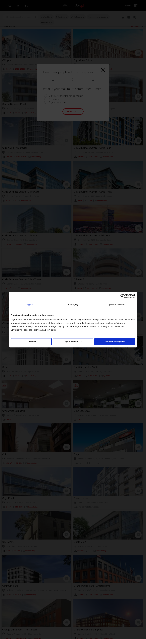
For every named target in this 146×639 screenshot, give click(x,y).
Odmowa (31, 341)
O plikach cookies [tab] (116, 304)
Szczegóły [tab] (73, 304)
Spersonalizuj (71, 341)
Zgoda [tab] (30, 304)
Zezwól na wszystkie (115, 341)
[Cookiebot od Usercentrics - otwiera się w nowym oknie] (122, 296)
